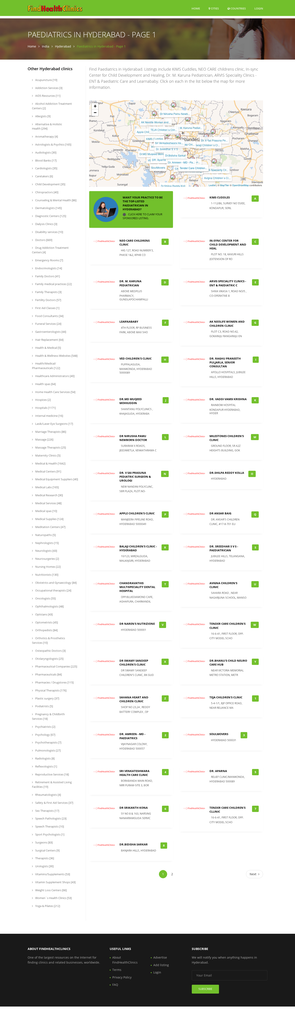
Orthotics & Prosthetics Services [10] (48, 640)
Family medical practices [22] (53, 284)
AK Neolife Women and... (155, 122)
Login (258, 8)
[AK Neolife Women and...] (154, 113)
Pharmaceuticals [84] (48, 674)
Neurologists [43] (46, 551)
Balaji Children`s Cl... (207, 145)
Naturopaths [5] (45, 535)
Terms (116, 970)
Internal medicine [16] (49, 416)
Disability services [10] (49, 232)
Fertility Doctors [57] (48, 300)
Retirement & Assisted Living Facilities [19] (52, 784)
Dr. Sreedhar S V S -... (168, 149)
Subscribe (205, 989)
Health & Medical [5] (48, 348)
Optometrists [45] (46, 622)
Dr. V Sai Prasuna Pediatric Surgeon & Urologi (135, 476)
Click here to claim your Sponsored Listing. (142, 216)
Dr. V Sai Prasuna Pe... (214, 140)
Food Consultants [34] (49, 316)
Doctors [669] (43, 240)
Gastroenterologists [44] (50, 332)
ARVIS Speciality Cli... (215, 170)
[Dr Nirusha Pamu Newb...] (173, 105)
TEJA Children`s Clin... (164, 130)
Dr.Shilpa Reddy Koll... (174, 186)
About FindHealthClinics (125, 959)
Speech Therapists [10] (49, 826)
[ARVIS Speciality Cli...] (214, 161)
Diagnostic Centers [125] (50, 216)
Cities (214, 8)
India (45, 46)
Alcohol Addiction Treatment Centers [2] (52, 106)
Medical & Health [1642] (50, 463)
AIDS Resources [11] (47, 96)
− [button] (95, 112)
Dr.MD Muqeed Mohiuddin (130, 401)
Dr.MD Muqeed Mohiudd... (155, 154)
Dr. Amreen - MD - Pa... (181, 162)
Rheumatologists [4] (48, 795)
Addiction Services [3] (48, 88)
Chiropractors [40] (46, 192)
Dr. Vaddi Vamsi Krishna (228, 399)
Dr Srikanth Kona (133, 808)
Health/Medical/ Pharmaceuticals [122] (46, 365)
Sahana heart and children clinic (133, 699)
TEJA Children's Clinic (225, 697)
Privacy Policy (122, 977)
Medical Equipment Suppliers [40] (56, 479)
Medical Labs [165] (47, 487)
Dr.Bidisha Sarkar (175, 155)
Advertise (160, 957)
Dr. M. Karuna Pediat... (189, 128)
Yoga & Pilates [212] (47, 906)
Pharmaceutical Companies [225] (56, 666)
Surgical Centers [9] (47, 850)
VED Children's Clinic (135, 358)
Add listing (161, 965)
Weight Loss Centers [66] (51, 890)
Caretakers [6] (44, 176)
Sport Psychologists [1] (49, 834)
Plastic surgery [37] (47, 698)
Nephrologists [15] (47, 543)
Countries (238, 8)
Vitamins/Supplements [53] (52, 874)
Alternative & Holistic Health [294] (47, 126)
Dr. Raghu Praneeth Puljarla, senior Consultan (225, 362)
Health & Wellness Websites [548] (56, 356)
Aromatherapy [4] (46, 136)
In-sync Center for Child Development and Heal (227, 244)
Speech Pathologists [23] (51, 818)
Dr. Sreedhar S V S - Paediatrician (223, 548)
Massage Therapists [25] (50, 447)
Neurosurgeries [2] (47, 559)
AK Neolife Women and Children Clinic (227, 323)
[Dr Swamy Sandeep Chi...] (178, 135)
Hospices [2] (43, 400)
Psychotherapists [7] (48, 742)
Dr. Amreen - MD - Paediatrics (132, 736)
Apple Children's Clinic (137, 513)
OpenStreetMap (240, 185)
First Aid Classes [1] (47, 308)
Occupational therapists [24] (53, 590)
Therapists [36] (44, 858)
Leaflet (212, 185)
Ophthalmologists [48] (49, 606)
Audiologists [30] (45, 152)
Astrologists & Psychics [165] (53, 144)
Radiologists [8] (45, 758)
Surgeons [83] (44, 842)
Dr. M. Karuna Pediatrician (130, 283)
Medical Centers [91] (48, 471)
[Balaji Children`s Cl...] (206, 136)
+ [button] (95, 106)
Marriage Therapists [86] (50, 432)
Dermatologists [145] (48, 208)
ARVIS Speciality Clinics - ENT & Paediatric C (227, 283)
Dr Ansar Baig (220, 513)
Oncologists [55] (45, 598)
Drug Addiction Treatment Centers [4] (50, 250)
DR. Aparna (159, 160)
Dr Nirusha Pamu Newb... (175, 114)
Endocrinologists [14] (48, 268)
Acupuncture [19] (46, 80)
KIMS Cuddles (154, 139)
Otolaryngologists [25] (49, 659)
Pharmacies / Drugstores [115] (54, 682)
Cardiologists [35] (46, 168)
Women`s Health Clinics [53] (53, 898)
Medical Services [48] (48, 503)
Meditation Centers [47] (50, 527)
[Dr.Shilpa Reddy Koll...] (172, 177)
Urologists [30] (44, 866)
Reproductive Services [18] (52, 774)
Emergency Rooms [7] (49, 260)
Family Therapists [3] (48, 292)
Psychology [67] (45, 735)
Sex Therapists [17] (47, 811)
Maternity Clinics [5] (47, 455)
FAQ (115, 985)
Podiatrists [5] (44, 706)
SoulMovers (158, 167)
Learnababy (128, 321)
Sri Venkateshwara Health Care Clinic (134, 773)
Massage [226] (44, 439)
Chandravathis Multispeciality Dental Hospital (137, 587)
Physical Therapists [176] (51, 690)
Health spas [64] (45, 384)
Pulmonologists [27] (48, 750)
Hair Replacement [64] (49, 340)
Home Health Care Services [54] (55, 392)
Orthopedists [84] (46, 630)
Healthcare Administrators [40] (55, 376)
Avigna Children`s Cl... (217, 178)
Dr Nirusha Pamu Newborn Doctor (133, 438)
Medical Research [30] (49, 495)
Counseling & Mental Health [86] (55, 200)
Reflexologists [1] (46, 766)
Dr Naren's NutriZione (137, 624)
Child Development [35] (50, 184)
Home (196, 8)
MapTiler (224, 185)
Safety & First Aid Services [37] (54, 803)
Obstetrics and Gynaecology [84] (56, 583)
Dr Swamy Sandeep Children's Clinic (133, 662)
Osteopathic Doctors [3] (50, 651)
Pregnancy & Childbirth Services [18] (48, 716)
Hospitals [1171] (45, 408)
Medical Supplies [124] (49, 519)
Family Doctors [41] (47, 276)
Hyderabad (63, 46)
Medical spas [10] (46, 511)
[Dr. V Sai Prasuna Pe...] (213, 131)
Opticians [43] (44, 614)
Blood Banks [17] (46, 160)
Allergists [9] (43, 116)
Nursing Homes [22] (48, 567)
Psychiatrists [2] (45, 727)
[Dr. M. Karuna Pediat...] (187, 119)
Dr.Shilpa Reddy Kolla (226, 473)
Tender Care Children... (193, 168)
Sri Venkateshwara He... (169, 143)
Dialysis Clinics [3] (46, 224)
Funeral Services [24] (48, 324)
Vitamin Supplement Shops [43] (55, 882)
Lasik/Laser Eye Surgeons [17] (54, 424)
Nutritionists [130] (46, 575)
